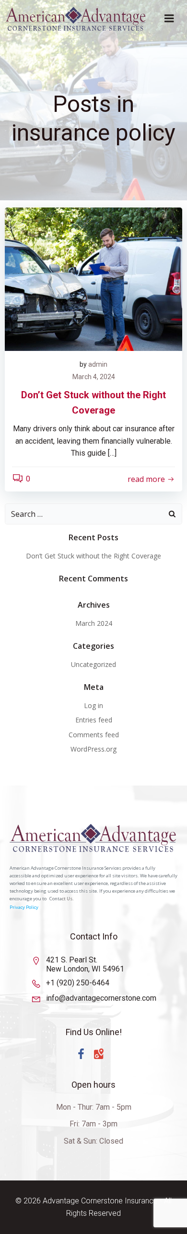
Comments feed (94, 734)
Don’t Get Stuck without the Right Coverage (93, 555)
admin (97, 364)
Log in (93, 705)
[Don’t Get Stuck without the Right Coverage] (93, 278)
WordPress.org (93, 749)
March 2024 (93, 623)
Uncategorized (93, 664)
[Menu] (169, 19)
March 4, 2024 (93, 377)
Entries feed (93, 719)
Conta (55, 898)
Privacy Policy (24, 907)
